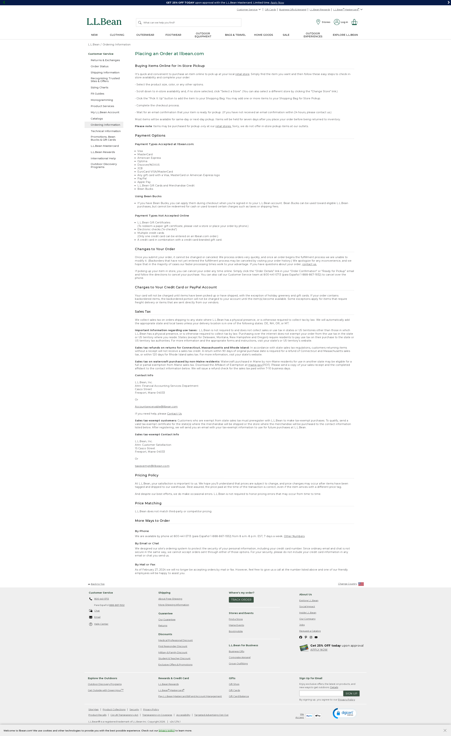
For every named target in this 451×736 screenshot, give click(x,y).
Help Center (101, 623)
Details (334, 687)
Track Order (241, 599)
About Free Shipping (170, 598)
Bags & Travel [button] (235, 34)
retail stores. (223, 126)
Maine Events (236, 625)
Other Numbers (294, 536)
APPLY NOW (319, 649)
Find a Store (236, 619)
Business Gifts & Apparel (292, 9)
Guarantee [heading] (165, 613)
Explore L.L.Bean (308, 600)
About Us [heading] (305, 594)
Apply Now (277, 2)
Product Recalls (97, 714)
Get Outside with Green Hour (105, 690)
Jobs (302, 624)
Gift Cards (270, 9)
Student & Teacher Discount (174, 658)
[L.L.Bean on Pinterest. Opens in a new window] (305, 637)
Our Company (307, 618)
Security (134, 709)
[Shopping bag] (355, 22)
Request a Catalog (310, 630)
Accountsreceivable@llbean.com (156, 406)
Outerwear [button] (145, 34)
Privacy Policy (346, 699)
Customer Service (247, 9)
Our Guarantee (166, 619)
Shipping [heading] (164, 592)
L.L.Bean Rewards (320, 9)
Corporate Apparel (240, 657)
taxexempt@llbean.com (152, 466)
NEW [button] (94, 34)
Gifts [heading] (232, 678)
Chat (97, 610)
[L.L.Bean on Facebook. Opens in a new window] (300, 637)
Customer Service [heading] (101, 592)
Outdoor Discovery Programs (105, 684)
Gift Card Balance (239, 696)
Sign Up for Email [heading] (310, 678)
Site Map (93, 709)
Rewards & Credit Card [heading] (173, 678)
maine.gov (255, 365)
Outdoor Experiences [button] (313, 35)
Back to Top (98, 583)
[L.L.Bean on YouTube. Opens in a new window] (316, 637)
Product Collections (114, 709)
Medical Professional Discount (175, 640)
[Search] (140, 22)
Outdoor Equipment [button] (203, 35)
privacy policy (167, 730)
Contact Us (174, 413)
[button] (345, 713)
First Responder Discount (172, 646)
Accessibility (183, 714)
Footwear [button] (173, 34)
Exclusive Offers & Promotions (175, 664)
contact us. (309, 264)
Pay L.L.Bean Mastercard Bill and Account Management (190, 696)
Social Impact (307, 606)
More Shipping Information (173, 604)
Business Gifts (236, 651)
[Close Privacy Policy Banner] (445, 731)
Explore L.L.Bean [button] (345, 34)
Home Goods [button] (263, 34)
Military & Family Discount (172, 652)
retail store (242, 74)
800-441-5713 (101, 598)
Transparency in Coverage (157, 714)
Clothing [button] (117, 34)
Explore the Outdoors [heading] (102, 678)
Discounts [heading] (165, 634)
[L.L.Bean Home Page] (105, 22)
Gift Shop (234, 684)
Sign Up (351, 693)
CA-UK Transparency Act (124, 714)
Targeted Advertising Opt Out (211, 714)
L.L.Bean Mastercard (171, 690)
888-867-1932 (117, 605)
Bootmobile (236, 631)
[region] (225, 2)
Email (97, 617)
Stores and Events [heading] (241, 613)
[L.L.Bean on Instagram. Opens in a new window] (311, 637)
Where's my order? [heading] (241, 592)
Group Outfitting (238, 663)
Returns (162, 625)
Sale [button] (286, 34)
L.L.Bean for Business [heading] (243, 645)
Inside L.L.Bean (307, 612)
